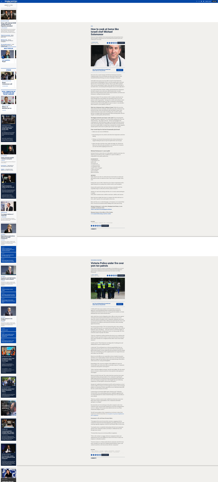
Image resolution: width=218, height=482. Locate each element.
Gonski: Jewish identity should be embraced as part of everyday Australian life (8, 335)
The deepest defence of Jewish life (7, 215)
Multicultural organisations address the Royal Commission (8, 237)
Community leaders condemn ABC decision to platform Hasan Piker (8, 432)
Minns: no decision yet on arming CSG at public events (7, 36)
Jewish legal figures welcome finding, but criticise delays (8, 162)
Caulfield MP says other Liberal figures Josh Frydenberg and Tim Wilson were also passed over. (8, 395)
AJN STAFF (4, 110)
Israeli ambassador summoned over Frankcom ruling (7, 45)
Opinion (8, 70)
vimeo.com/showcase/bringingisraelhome (101, 209)
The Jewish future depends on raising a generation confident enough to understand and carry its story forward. (8, 219)
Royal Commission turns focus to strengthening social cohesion (8, 370)
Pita (104, 222)
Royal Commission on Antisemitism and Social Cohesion (8, 93)
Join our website (121, 42)
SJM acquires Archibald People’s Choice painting (7, 140)
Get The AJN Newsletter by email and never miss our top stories (101, 70)
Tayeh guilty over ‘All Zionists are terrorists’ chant (7, 166)
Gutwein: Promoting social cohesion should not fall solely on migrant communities (8, 249)
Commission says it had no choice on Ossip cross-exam (8, 360)
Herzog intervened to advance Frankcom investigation (7, 40)
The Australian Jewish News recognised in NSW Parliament (8, 457)
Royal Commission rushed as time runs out (8, 186)
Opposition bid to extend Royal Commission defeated (8, 196)
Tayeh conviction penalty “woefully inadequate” (7, 158)
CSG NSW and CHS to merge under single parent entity (7, 128)
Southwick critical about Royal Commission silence (8, 390)
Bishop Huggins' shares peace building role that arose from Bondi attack (8, 301)
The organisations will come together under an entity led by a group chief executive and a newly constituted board (8, 134)
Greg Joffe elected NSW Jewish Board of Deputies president (8, 24)
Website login (208, 1)
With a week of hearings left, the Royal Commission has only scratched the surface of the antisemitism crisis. (8, 191)
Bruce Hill (3, 160)
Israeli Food (101, 222)
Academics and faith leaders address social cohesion (8, 278)
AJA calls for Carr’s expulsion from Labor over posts (7, 170)
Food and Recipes (95, 222)
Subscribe (214, 1)
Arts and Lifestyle (109, 222)
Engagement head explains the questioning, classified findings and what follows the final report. (8, 364)
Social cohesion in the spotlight (6, 319)
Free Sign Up (119, 304)
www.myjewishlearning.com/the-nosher (101, 213)
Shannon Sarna (95, 42)
